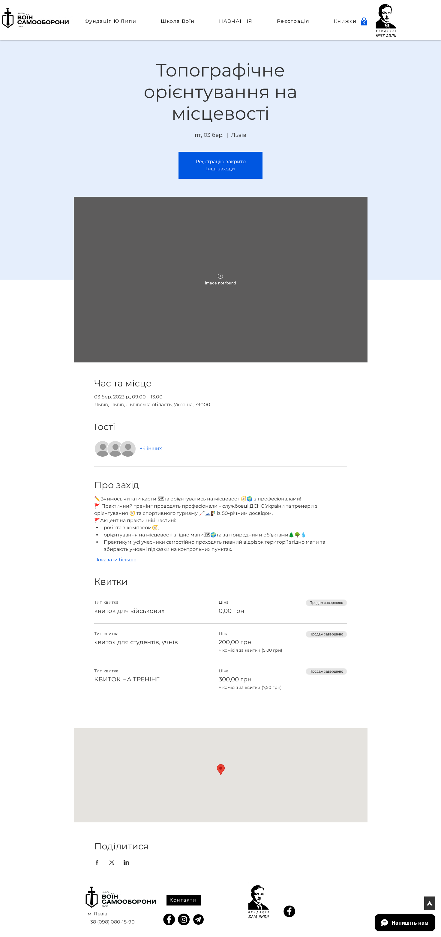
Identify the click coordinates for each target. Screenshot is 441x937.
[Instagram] (184, 919)
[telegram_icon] (198, 919)
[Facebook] (169, 919)
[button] (364, 21)
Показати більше (115, 560)
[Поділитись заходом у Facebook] (97, 862)
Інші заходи (220, 169)
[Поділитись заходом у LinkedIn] (126, 862)
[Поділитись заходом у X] (112, 862)
